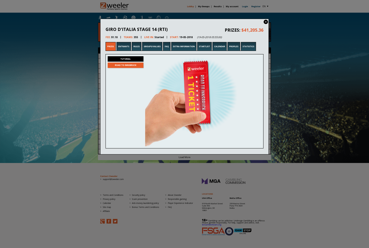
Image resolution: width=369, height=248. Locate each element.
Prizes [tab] (110, 46)
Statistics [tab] (248, 46)
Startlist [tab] (204, 46)
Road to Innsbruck (125, 65)
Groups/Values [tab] (152, 46)
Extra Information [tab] (184, 46)
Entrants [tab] (123, 46)
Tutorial (125, 59)
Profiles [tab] (233, 46)
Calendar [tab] (219, 46)
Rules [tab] (136, 46)
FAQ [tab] (167, 46)
